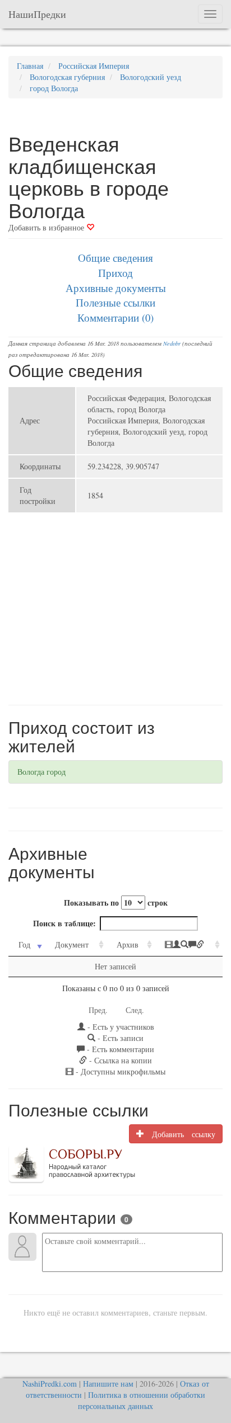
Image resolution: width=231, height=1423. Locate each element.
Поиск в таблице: (64, 923)
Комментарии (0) (115, 317)
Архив (127, 944)
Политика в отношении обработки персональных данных (141, 1400)
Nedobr (172, 343)
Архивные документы (116, 288)
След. (135, 1010)
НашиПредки (37, 14)
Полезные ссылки (115, 302)
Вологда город (41, 771)
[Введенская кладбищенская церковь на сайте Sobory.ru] (71, 1162)
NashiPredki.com (49, 1383)
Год (24, 944)
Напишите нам (108, 1383)
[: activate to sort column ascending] (189, 945)
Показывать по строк (116, 902)
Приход (115, 273)
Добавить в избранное (47, 227)
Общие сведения (115, 258)
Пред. (98, 1010)
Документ (72, 944)
